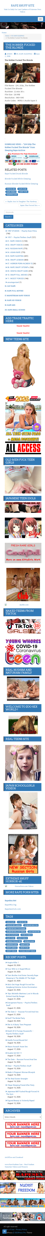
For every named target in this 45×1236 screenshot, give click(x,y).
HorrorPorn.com (31, 925)
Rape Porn (22, 189)
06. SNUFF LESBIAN (15, 260)
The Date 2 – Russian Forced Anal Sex (22, 1012)
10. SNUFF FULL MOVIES (17, 275)
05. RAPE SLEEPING (17, 36)
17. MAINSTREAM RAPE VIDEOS (17, 295)
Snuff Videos (11, 951)
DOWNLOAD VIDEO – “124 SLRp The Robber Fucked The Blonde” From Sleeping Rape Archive (20, 147)
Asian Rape (11, 922)
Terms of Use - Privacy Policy (15, 1230)
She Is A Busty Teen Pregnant (19, 1025)
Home (4, 33)
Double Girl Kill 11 (14, 1053)
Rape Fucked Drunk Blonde (16, 174)
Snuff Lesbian (12, 948)
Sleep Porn (23, 192)
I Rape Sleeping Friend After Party (20, 1085)
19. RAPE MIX (10, 305)
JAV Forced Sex (34, 931)
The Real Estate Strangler (17, 1079)
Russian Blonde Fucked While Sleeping (21, 184)
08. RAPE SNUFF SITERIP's (18, 267)
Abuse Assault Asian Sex (17, 1047)
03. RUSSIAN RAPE (15, 249)
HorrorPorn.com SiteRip (16, 928)
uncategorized (13, 282)
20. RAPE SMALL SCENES (15, 310)
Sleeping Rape (12, 194)
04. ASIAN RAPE (14, 252)
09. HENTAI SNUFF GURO (17, 271)
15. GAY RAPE (10, 286)
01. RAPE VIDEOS (14, 241)
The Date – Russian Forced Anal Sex (22, 1059)
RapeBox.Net (10, 900)
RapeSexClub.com (13, 909)
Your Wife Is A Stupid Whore (18, 969)
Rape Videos (11, 192)
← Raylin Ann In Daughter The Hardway (21, 201)
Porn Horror (27, 935)
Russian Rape (29, 941)
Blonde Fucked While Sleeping (18, 179)
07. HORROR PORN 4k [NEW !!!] (19, 263)
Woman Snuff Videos (27, 951)
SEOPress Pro (20, 1233)
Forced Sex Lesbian (14, 925)
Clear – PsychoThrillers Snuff (19, 1066)
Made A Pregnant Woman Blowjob (21, 1072)
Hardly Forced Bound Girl (17, 1040)
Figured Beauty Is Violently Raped (20, 1101)
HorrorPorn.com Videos (16, 931)
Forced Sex (11, 189)
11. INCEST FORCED (15, 278)
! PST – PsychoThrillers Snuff (19, 237)
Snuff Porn (25, 948)
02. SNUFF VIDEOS (15, 245)
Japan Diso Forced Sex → (30, 205)
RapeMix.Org (10, 905)
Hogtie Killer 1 (13, 963)
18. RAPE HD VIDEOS (13, 300)
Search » (8, 217)
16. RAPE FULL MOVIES (14, 291)
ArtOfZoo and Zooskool (14, 1157)
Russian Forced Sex (14, 941)
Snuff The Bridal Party (16, 1018)
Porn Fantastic (12, 935)
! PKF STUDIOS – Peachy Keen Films (22, 231)
